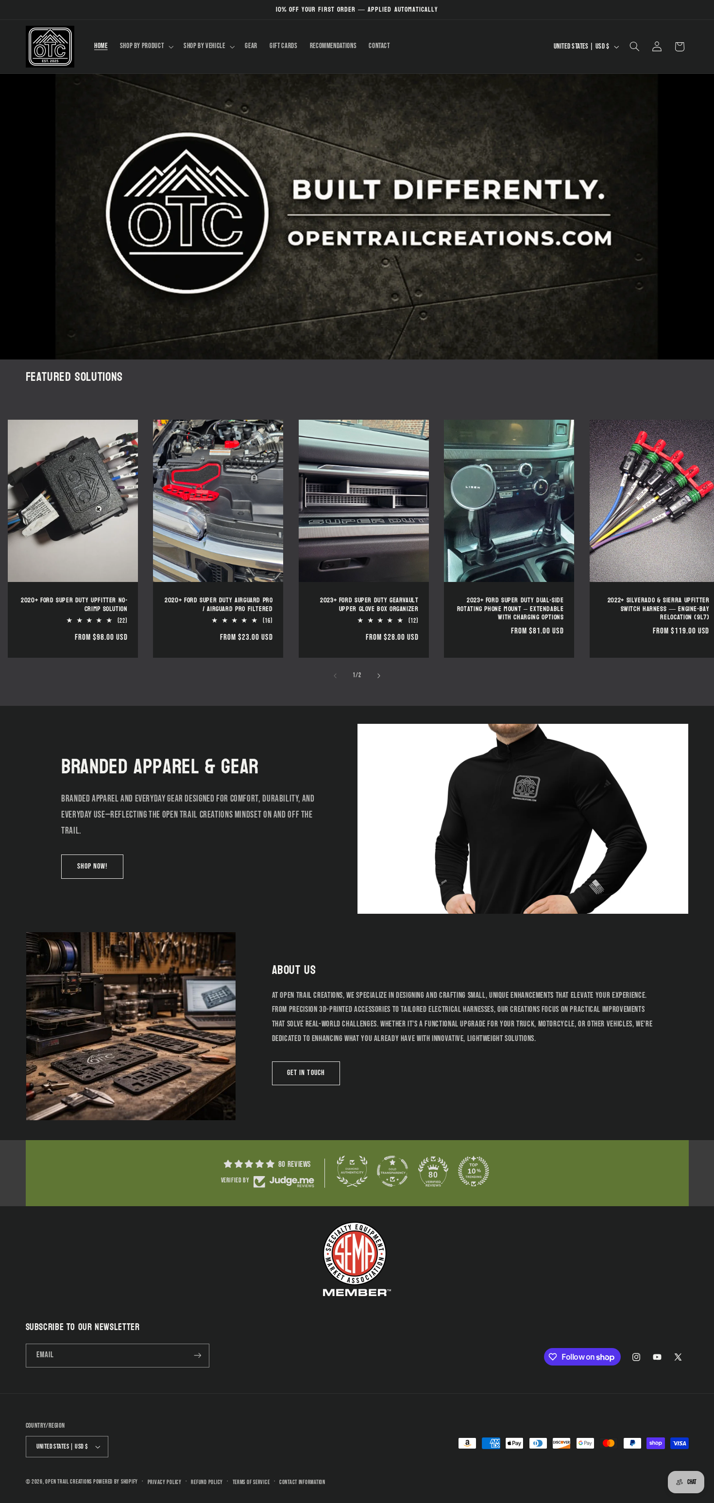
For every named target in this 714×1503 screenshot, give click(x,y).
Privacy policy (165, 1482)
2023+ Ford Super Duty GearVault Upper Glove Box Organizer (369, 605)
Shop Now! (92, 866)
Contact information (302, 1482)
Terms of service (251, 1482)
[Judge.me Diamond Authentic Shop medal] (352, 1171)
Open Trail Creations (68, 1482)
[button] (145, 46)
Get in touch (306, 1072)
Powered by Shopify (115, 1482)
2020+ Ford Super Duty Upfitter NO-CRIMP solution (74, 605)
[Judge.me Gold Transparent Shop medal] (392, 1171)
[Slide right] (379, 675)
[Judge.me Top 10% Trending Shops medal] (473, 1171)
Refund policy (207, 1482)
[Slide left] (335, 675)
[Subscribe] (197, 1355)
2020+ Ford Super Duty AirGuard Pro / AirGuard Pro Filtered (218, 605)
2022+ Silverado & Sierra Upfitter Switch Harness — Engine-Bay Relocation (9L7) (659, 609)
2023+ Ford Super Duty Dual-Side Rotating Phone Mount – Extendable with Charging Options (510, 609)
